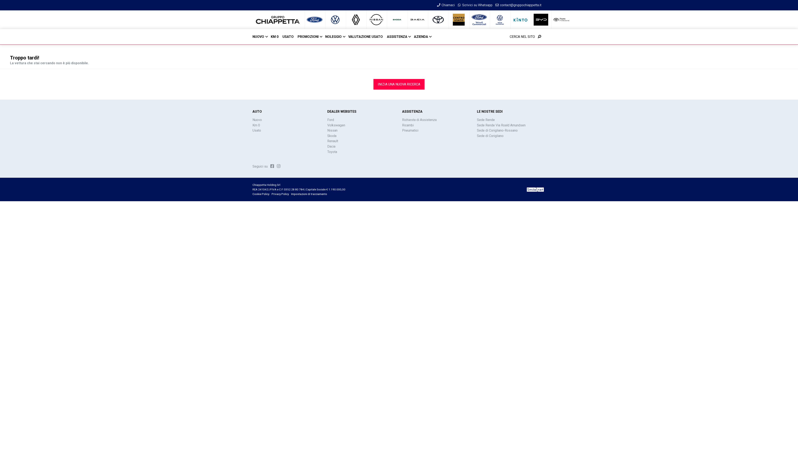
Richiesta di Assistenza (419, 120)
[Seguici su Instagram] (279, 166)
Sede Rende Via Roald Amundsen (501, 125)
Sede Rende (486, 120)
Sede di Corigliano (490, 136)
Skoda (331, 136)
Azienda (421, 37)
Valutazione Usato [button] (365, 37)
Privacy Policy (280, 194)
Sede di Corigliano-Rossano (497, 130)
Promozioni (308, 37)
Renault (332, 141)
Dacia (331, 146)
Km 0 (256, 125)
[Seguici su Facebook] (272, 166)
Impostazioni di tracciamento (309, 194)
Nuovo (258, 37)
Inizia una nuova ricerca (399, 84)
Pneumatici (410, 130)
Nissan (332, 130)
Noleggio (333, 37)
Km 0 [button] (274, 37)
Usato (256, 130)
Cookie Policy (260, 194)
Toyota (332, 152)
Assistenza (397, 37)
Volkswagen (336, 125)
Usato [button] (288, 37)
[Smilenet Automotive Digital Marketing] (535, 189)
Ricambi (408, 125)
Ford (330, 120)
